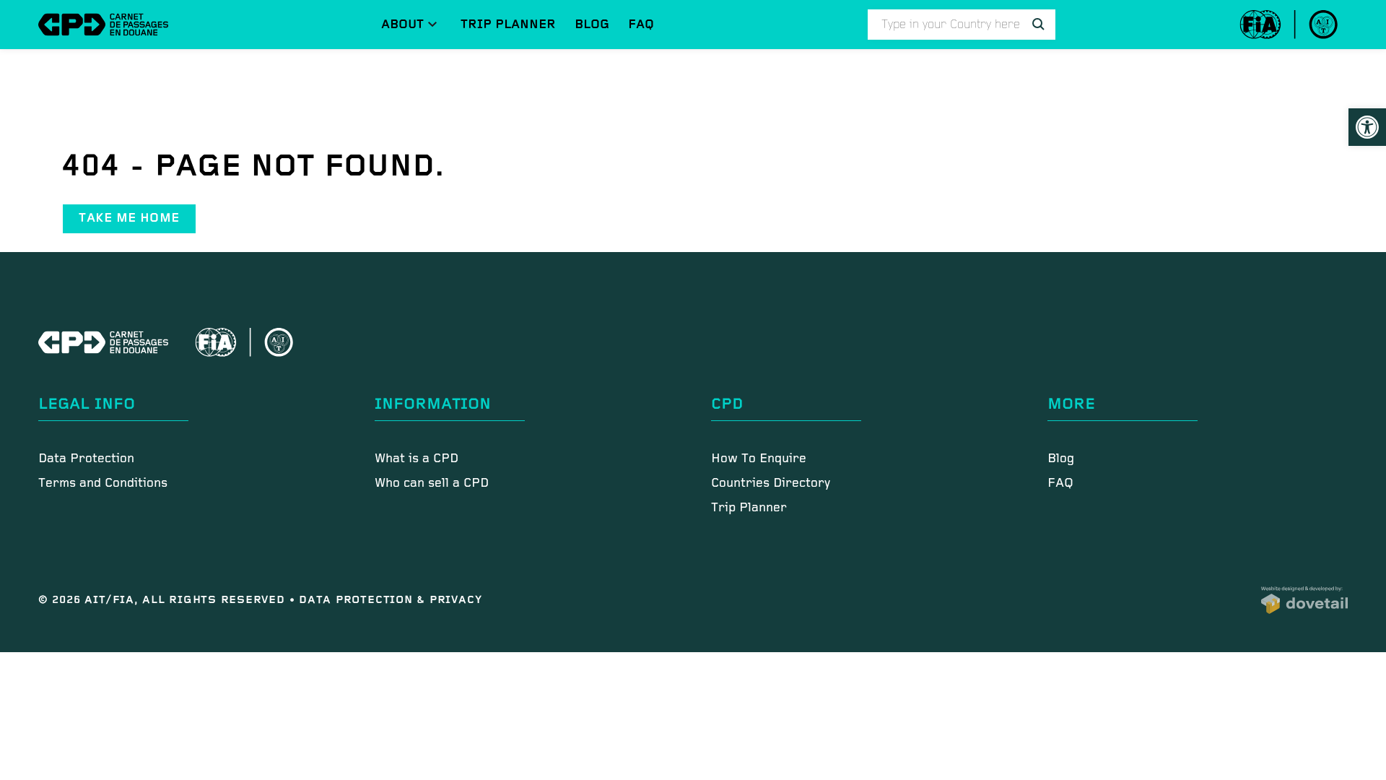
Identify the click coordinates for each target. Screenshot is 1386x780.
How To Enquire (758, 459)
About (402, 24)
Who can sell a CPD (432, 483)
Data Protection (86, 459)
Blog (592, 24)
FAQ (641, 24)
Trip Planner (508, 24)
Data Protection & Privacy (390, 600)
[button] (1367, 127)
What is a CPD (416, 459)
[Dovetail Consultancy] (1304, 600)
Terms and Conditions (102, 483)
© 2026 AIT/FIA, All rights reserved (163, 600)
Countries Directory (770, 483)
